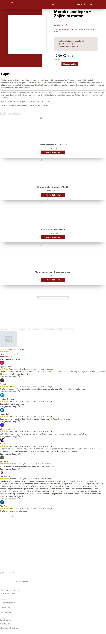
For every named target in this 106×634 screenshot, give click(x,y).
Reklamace (6, 607)
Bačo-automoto (71, 47)
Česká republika (69, 44)
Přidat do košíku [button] (53, 152)
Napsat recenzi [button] (6, 357)
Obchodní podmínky (9, 603)
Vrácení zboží (7, 612)
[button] (53, 4)
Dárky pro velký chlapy (66, 29)
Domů (56, 29)
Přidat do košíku (69, 64)
